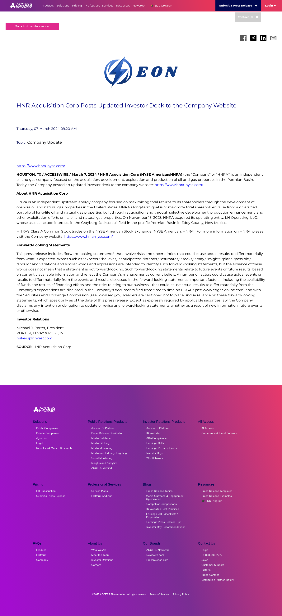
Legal (39, 443)
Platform (41, 554)
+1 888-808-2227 (212, 554)
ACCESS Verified (101, 467)
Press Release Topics (159, 490)
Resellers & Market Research (54, 448)
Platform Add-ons (101, 495)
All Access (207, 428)
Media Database (101, 438)
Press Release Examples (216, 495)
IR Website (153, 433)
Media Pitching (100, 443)
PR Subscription (46, 490)
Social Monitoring (101, 458)
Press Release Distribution (107, 433)
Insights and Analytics (104, 462)
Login (269, 5)
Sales (204, 559)
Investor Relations (102, 559)
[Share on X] (253, 38)
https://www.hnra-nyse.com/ (40, 166)
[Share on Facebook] (243, 38)
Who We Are (98, 549)
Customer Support (212, 564)
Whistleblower (154, 458)
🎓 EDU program (161, 5)
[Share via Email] (273, 38)
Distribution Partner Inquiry (217, 579)
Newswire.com (155, 554)
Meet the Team (100, 554)
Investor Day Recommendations (165, 526)
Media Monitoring (101, 448)
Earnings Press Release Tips (163, 521)
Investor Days (154, 453)
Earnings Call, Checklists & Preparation (162, 515)
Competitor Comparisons (161, 503)
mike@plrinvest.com (34, 338)
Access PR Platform (103, 428)
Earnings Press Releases (161, 448)
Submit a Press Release (235, 5)
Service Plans (99, 490)
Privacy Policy (181, 594)
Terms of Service (159, 594)
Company (42, 559)
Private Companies (47, 433)
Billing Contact (210, 574)
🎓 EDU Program (211, 500)
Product (41, 549)
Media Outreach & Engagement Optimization (165, 497)
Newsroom (140, 5)
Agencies (41, 438)
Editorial (206, 569)
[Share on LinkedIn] (263, 38)
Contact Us (245, 17)
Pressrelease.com (157, 559)
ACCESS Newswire (158, 549)
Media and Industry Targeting (109, 453)
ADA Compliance (156, 438)
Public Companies (47, 428)
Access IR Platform (157, 428)
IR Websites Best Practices (162, 508)
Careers (96, 564)
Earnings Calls (155, 443)
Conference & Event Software (219, 433)
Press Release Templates (216, 490)
